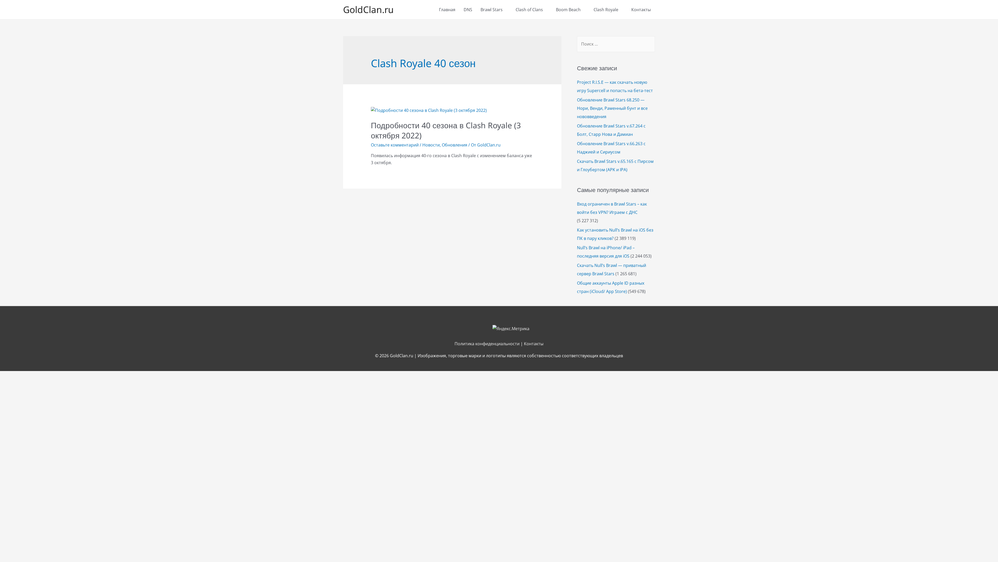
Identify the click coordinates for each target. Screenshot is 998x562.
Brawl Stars (492, 9)
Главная (447, 9)
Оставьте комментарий (395, 145)
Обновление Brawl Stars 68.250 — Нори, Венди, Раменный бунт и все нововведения (612, 108)
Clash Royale (606, 9)
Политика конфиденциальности (487, 344)
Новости (431, 145)
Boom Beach (568, 9)
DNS (468, 9)
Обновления (454, 145)
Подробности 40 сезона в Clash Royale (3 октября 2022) (446, 130)
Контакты (641, 9)
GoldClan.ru (368, 9)
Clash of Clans (529, 9)
